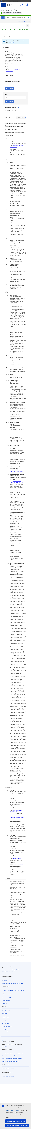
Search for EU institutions (8, 1068)
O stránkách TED (6, 1010)
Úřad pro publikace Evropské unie (10, 970)
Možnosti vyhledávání (24, 21)
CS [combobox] (6, 84)
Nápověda (4, 980)
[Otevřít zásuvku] (3, 26)
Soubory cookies (6, 1000)
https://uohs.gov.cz (18, 864)
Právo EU (4, 1020)
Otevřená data (5, 1023)
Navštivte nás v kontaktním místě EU (10, 1061)
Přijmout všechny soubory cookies (15, 1121)
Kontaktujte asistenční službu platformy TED (12, 983)
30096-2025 (12, 42)
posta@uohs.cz (17, 858)
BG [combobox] (6, 97)
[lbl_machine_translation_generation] (18, 107)
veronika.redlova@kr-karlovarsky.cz (17, 146)
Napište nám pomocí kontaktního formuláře (12, 1058)
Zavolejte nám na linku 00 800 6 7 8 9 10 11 (12, 1053)
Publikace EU (5, 1032)
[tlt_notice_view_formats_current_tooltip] (25, 117)
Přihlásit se (22, 5)
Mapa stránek (5, 1013)
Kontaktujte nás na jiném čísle (9, 1055)
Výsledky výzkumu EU (7, 1026)
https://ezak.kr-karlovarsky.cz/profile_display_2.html (18, 817)
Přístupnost (4, 1003)
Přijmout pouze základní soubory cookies (17, 1125)
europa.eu (4, 1046)
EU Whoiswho (5, 1029)
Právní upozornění (6, 997)
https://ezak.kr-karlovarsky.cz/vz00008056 (17, 470)
